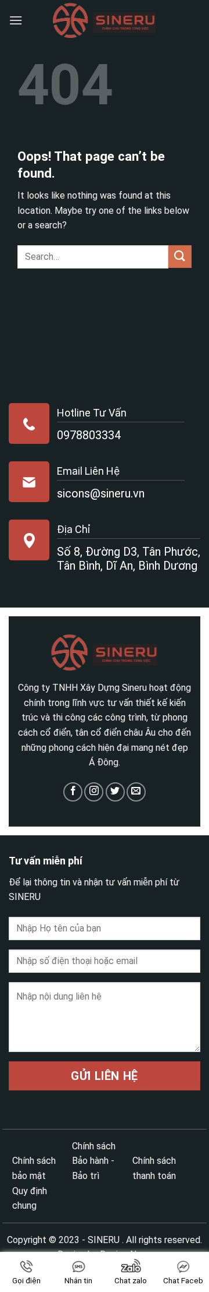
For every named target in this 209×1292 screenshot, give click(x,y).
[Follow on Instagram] (93, 792)
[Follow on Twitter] (115, 792)
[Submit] (180, 256)
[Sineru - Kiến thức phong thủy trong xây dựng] (104, 20)
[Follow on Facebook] (72, 792)
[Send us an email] (136, 792)
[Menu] (16, 20)
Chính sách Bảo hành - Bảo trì (94, 1161)
